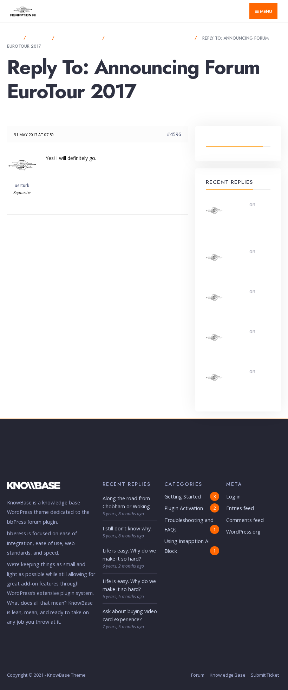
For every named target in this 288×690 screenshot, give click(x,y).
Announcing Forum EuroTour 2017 (150, 38)
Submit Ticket (265, 675)
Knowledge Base (228, 675)
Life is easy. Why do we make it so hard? (250, 299)
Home (13, 38)
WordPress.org (243, 531)
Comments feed (245, 520)
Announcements (79, 38)
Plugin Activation (183, 508)
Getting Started (182, 496)
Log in (233, 496)
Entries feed (240, 508)
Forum (197, 675)
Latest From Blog (234, 139)
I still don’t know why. (127, 528)
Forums (39, 38)
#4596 (174, 134)
